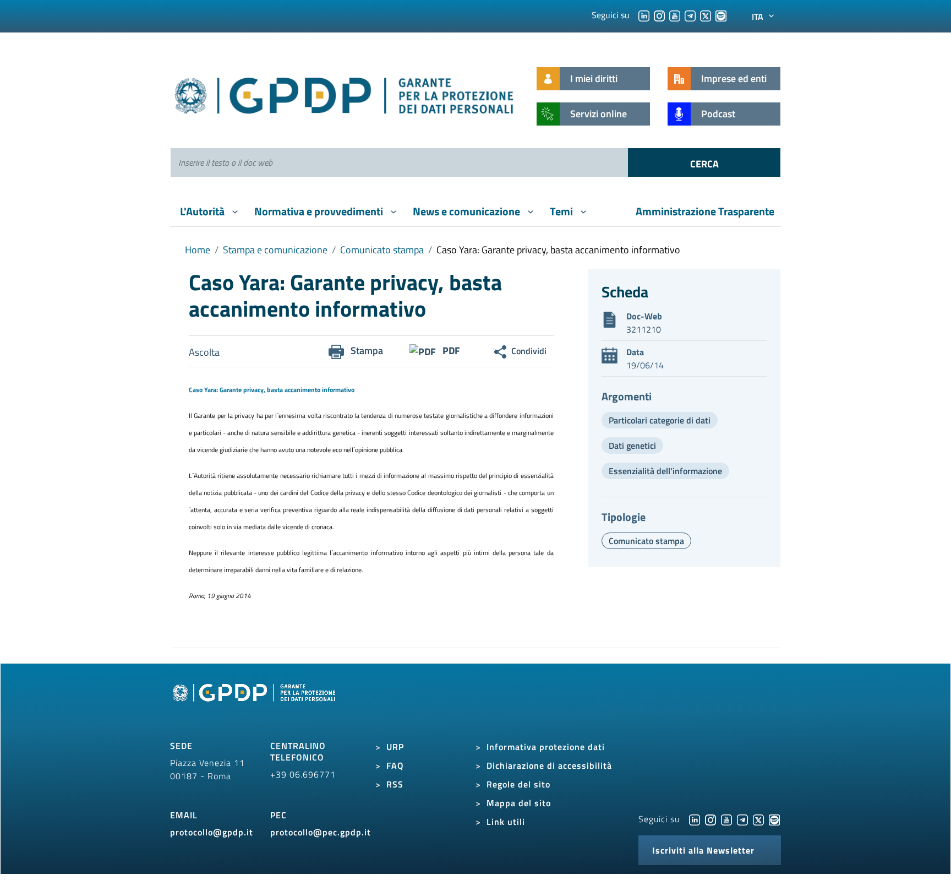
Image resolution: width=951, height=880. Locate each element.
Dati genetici (632, 445)
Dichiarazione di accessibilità (549, 765)
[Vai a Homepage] (255, 704)
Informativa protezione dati (546, 746)
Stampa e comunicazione (275, 249)
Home (197, 249)
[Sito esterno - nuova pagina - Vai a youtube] (726, 818)
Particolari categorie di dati (659, 420)
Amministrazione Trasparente (705, 211)
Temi (562, 211)
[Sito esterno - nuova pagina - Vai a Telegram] (742, 818)
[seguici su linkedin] (643, 14)
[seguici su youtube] (674, 14)
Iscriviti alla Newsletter (703, 850)
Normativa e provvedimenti (319, 211)
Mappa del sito (519, 803)
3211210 (643, 329)
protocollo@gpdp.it (211, 832)
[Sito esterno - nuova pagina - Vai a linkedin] (694, 818)
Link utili (506, 821)
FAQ (395, 765)
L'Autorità (203, 211)
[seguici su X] (705, 14)
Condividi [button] (528, 350)
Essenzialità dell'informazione (665, 470)
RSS (394, 784)
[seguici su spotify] (720, 14)
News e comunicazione (467, 211)
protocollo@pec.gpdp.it (320, 832)
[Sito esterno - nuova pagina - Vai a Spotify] (774, 818)
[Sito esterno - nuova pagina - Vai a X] (758, 818)
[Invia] (704, 162)
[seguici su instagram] (659, 14)
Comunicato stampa (382, 249)
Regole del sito (518, 784)
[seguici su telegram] (690, 14)
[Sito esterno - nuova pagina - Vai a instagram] (710, 818)
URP (395, 746)
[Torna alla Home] (345, 93)
